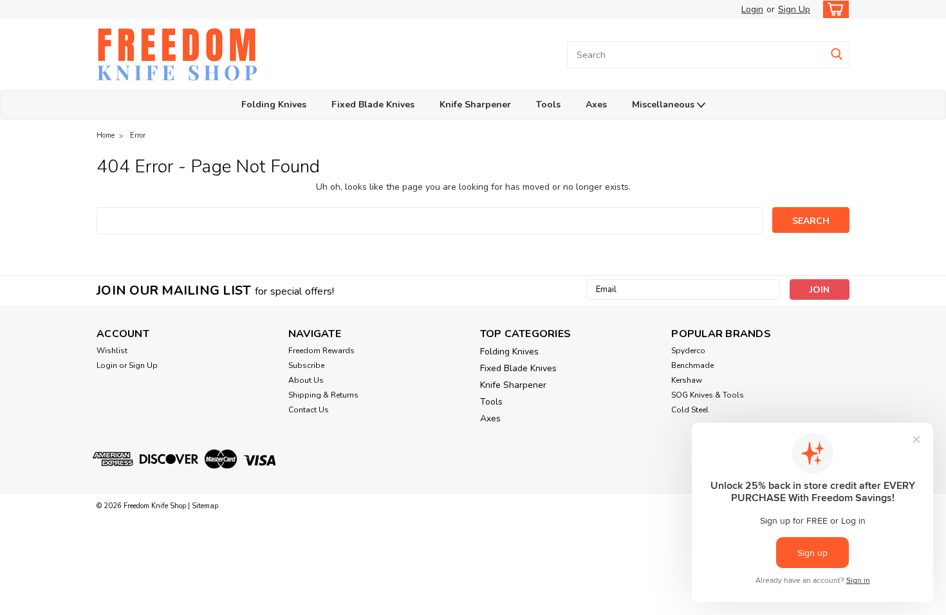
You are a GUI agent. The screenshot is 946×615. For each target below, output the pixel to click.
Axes (596, 104)
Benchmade (692, 365)
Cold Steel (690, 410)
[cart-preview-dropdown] (833, 9)
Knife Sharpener (475, 104)
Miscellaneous (664, 104)
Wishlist (112, 350)
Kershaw (686, 380)
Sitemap (205, 506)
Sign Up (794, 9)
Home (106, 135)
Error (137, 135)
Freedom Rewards (321, 350)
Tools (548, 104)
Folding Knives (273, 104)
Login (752, 9)
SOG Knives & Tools (707, 395)
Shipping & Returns (323, 395)
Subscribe (306, 365)
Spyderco (688, 350)
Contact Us (308, 410)
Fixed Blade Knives (372, 104)
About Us (306, 380)
